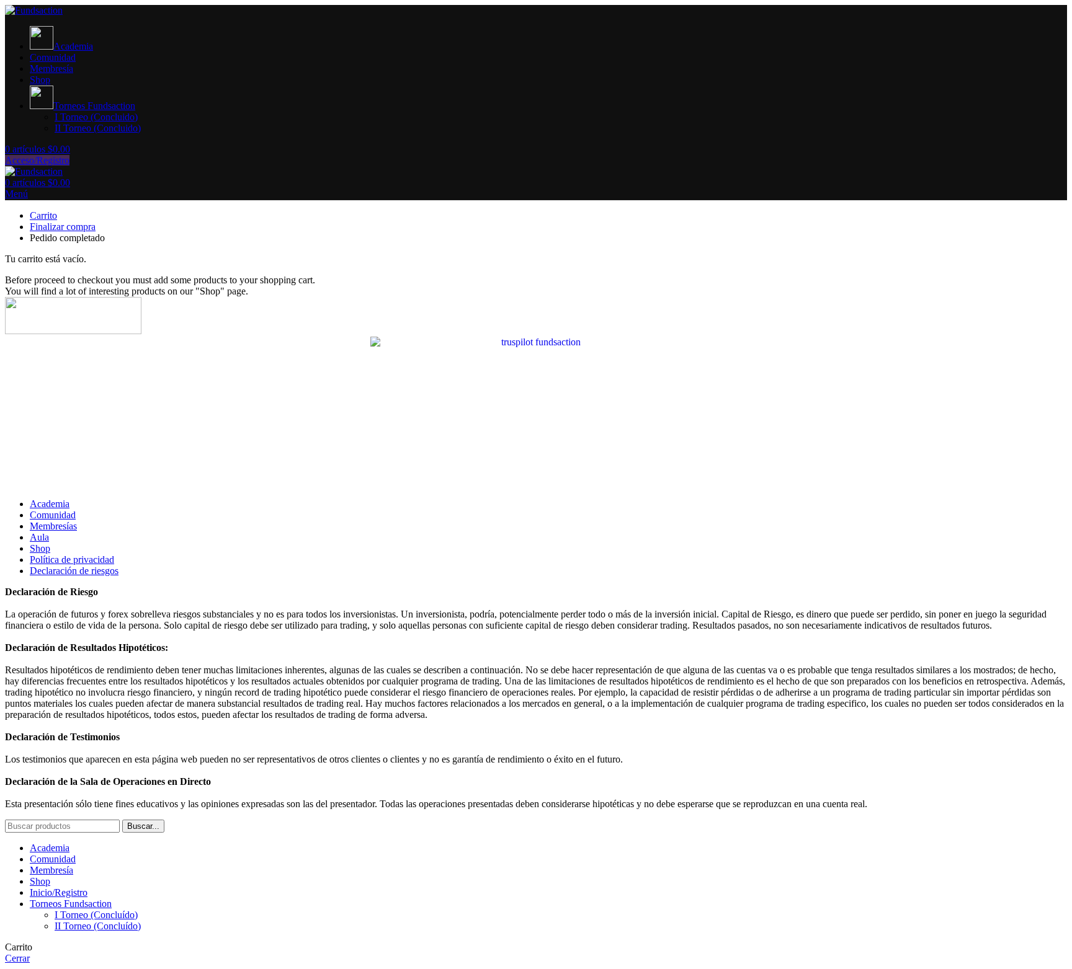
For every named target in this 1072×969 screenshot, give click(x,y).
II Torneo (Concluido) (98, 128)
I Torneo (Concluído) (96, 914)
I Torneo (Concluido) (96, 117)
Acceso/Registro (37, 160)
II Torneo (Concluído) (98, 926)
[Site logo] (34, 10)
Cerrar (17, 958)
